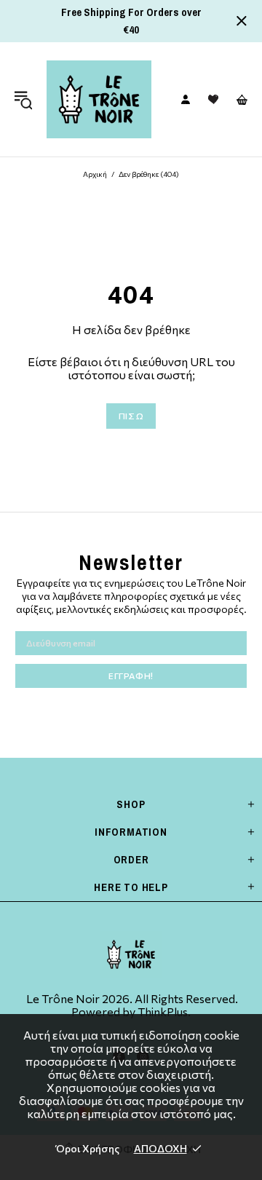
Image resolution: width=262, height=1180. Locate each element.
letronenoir (99, 99)
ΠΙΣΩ (131, 416)
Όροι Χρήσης (87, 1148)
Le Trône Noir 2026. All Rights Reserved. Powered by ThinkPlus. (131, 1005)
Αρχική (95, 174)
